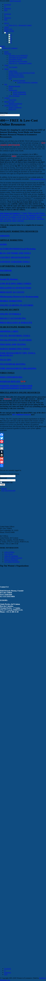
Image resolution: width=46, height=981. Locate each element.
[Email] (23, 448)
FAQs (11, 88)
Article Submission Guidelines (27, 82)
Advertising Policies (15, 59)
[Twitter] (23, 438)
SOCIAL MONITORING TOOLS (15, 336)
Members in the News (16, 75)
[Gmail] (23, 458)
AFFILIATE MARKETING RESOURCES (19, 231)
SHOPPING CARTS (9, 331)
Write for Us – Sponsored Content (20, 25)
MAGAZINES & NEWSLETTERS (15, 288)
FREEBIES (5, 275)
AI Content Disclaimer (12, 562)
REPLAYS (12, 109)
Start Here (7, 54)
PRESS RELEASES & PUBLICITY (16, 322)
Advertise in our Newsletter (18, 61)
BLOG (6, 23)
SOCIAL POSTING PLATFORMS (16, 340)
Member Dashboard (15, 103)
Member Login (9, 102)
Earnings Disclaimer (11, 560)
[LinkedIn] (23, 445)
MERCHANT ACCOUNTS (12, 292)
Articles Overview (19, 80)
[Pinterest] (23, 441)
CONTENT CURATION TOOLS (15, 262)
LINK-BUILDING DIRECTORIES (15, 283)
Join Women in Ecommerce (10, 213)
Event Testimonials (19, 92)
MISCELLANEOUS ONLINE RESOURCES (20, 392)
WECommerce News (38, 179)
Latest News (13, 71)
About (6, 65)
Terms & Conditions (11, 556)
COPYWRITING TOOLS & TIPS (15, 266)
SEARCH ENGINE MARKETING (15, 327)
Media (6, 69)
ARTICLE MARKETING (11, 240)
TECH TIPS (6, 360)
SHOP (6, 27)
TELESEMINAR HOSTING (12, 364)
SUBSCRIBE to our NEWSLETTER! (22, 73)
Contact (7, 98)
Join (5, 84)
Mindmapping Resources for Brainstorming (19, 296)
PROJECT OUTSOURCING (13, 318)
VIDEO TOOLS (7, 373)
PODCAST (8, 29)
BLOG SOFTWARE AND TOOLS (15, 253)
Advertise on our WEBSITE (18, 55)
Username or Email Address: (9, 474)
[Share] (23, 465)
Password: (3, 478)
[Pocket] (23, 462)
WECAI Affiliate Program (13, 558)
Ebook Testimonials (19, 94)
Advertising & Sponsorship (18, 57)
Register (4, 488)
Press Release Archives (16, 77)
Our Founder (13, 67)
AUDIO (3, 244)
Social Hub (12, 100)
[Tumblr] (23, 452)
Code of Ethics (9, 552)
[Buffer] (23, 455)
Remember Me (8, 482)
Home (6, 52)
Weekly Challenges (15, 107)
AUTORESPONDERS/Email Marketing (18, 249)
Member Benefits (14, 86)
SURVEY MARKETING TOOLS (15, 349)
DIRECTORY (9, 31)
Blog (10, 79)
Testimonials (13, 90)
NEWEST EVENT (11, 105)
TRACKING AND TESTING (13, 344)
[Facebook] (23, 434)
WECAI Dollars (14, 96)
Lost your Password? (8, 490)
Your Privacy (8, 554)
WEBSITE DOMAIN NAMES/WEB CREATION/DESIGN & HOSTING (16, 387)
